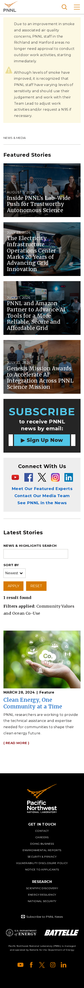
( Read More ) (16, 743)
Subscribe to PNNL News (44, 916)
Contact (42, 830)
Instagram (52, 964)
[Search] (64, 7)
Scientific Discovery (42, 888)
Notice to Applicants (42, 869)
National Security (42, 901)
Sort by (11, 565)
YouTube (20, 964)
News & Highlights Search (30, 546)
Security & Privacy (42, 856)
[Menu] (77, 7)
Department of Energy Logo (21, 932)
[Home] (42, 798)
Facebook (31, 964)
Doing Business (42, 843)
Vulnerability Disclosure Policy (42, 863)
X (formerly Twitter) (42, 964)
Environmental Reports (42, 850)
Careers (42, 837)
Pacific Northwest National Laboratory (10, 6)
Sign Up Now (45, 440)
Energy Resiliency (42, 894)
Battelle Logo (61, 933)
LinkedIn (63, 964)
